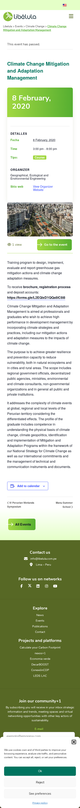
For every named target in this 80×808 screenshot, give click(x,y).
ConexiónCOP (40, 670)
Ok (40, 771)
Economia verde (40, 659)
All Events (23, 524)
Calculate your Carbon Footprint (40, 647)
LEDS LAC (40, 676)
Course (40, 157)
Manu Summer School (64, 505)
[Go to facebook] (21, 586)
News (40, 615)
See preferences (40, 794)
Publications (40, 626)
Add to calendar (28, 486)
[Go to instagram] (46, 586)
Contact (40, 632)
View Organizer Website (43, 188)
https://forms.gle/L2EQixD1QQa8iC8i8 (36, 297)
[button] (74, 742)
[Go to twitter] (30, 585)
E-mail (39, 729)
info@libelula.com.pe (43, 559)
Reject (40, 782)
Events (40, 621)
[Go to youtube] (55, 586)
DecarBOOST (40, 664)
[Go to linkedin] (38, 586)
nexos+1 (40, 653)
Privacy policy (40, 803)
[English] (65, 5)
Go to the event (55, 244)
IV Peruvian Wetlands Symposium (20, 504)
